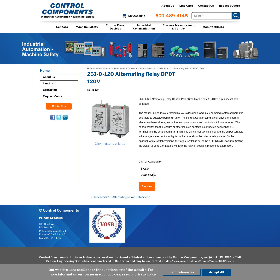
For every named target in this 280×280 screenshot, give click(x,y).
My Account (136, 16)
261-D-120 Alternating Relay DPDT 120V (182, 68)
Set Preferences (182, 272)
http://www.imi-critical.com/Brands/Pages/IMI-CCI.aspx (199, 261)
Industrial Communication (144, 27)
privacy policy (145, 274)
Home (90, 68)
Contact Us (206, 5)
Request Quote (229, 5)
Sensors (62, 27)
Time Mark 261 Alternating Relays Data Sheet (121, 197)
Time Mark (119, 68)
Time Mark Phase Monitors (142, 68)
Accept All (216, 272)
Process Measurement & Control (179, 27)
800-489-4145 (172, 15)
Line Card (186, 5)
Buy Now (147, 186)
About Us (167, 5)
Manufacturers (213, 27)
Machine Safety (87, 27)
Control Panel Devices (115, 27)
